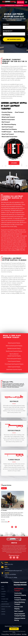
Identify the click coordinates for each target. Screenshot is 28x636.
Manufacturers (5, 604)
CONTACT (3, 596)
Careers (3, 611)
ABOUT (2, 589)
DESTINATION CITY (8, 31)
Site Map (24, 634)
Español (3, 614)
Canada (3, 609)
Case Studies (4, 601)
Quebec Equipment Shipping (14, 366)
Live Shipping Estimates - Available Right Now (14, 5)
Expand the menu (26, 2)
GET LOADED (14, 163)
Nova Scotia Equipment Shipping (14, 358)
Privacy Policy (5, 634)
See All (4, 488)
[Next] (16, 527)
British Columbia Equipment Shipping (14, 345)
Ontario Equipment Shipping (14, 361)
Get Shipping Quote (14, 39)
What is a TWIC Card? (6, 606)
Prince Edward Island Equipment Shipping (14, 364)
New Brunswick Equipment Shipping (14, 351)
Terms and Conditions (15, 634)
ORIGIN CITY (6, 24)
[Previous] (12, 527)
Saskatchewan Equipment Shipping (14, 369)
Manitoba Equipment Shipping (14, 348)
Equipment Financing (14, 555)
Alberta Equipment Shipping (14, 343)
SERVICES (3, 594)
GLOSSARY (3, 591)
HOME (2, 586)
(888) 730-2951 (20, 2)
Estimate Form (4, 599)
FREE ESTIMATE (14, 628)
